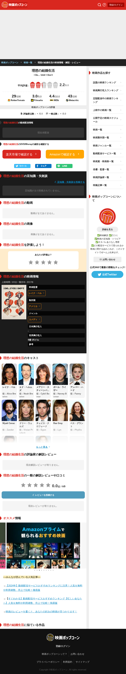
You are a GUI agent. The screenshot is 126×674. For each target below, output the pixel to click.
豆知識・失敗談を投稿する (71, 182)
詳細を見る (107, 229)
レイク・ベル (35, 293)
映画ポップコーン (9, 62)
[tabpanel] (43, 546)
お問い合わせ (109, 259)
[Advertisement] (63, 34)
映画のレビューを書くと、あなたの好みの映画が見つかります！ (41, 611)
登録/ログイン (116, 5)
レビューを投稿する (44, 495)
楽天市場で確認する (19, 154)
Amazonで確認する (62, 154)
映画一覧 (28, 62)
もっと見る (42, 447)
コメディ (33, 319)
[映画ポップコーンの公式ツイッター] (107, 274)
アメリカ (33, 306)
